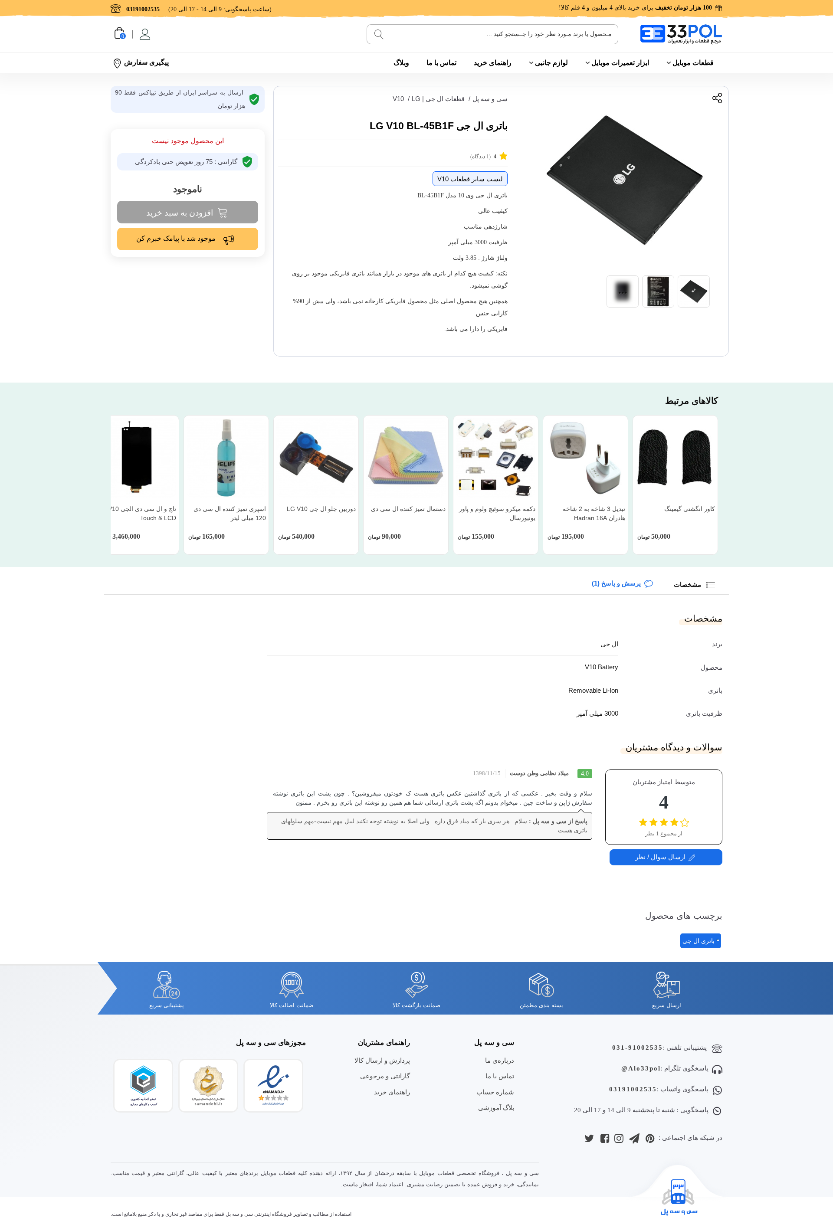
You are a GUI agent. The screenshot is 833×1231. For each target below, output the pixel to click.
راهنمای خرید (493, 62)
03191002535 (633, 1089)
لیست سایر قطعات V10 (470, 179)
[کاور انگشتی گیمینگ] (675, 458)
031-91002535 (637, 1047)
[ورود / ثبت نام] (144, 34)
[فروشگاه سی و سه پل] (681, 34)
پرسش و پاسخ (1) (616, 583)
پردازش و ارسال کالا (382, 1060)
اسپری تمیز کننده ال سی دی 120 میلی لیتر (229, 513)
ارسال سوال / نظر (660, 857)
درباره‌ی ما (499, 1060)
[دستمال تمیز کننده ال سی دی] (406, 458)
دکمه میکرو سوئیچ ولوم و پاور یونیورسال (497, 513)
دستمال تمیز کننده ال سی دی (408, 508)
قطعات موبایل (693, 62)
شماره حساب (495, 1092)
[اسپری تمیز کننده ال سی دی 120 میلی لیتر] (226, 458)
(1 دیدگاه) (483, 157)
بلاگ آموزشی (496, 1107)
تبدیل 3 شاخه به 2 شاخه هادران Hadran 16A (594, 513)
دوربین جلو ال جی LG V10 (321, 508)
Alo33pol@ (641, 1068)
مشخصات (688, 584)
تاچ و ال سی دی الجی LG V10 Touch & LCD (137, 513)
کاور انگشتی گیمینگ (689, 508)
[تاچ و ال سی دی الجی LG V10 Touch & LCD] (136, 458)
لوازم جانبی (551, 62)
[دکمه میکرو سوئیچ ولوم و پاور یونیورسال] (495, 458)
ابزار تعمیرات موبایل (620, 62)
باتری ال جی (698, 940)
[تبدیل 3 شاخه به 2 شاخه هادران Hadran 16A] (585, 458)
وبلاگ (401, 62)
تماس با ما (441, 62)
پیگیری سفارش (146, 62)
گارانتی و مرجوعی (385, 1076)
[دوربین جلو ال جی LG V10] (316, 458)
